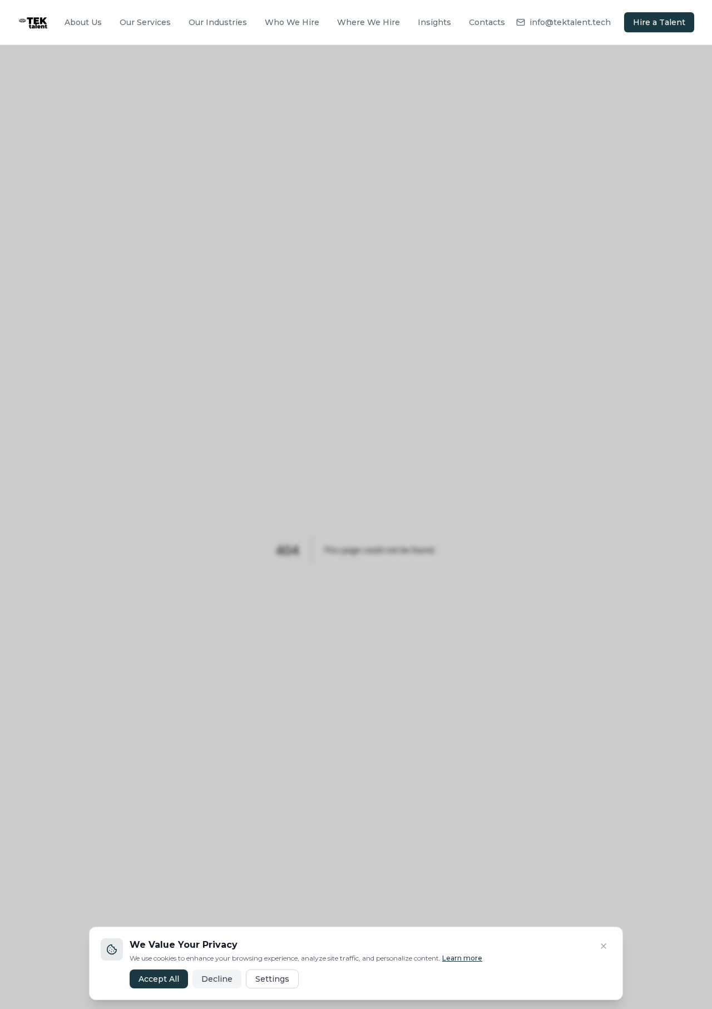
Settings (272, 979)
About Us (83, 22)
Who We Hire (292, 22)
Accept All (159, 979)
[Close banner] (603, 946)
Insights (434, 22)
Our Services (145, 22)
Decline (217, 979)
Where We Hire (368, 22)
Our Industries (218, 22)
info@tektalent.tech (570, 22)
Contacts (487, 22)
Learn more (462, 958)
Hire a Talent (659, 22)
